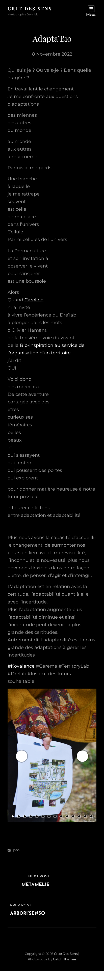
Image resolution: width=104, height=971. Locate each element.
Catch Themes (64, 959)
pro (16, 849)
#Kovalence (21, 666)
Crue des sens (30, 9)
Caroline (33, 300)
